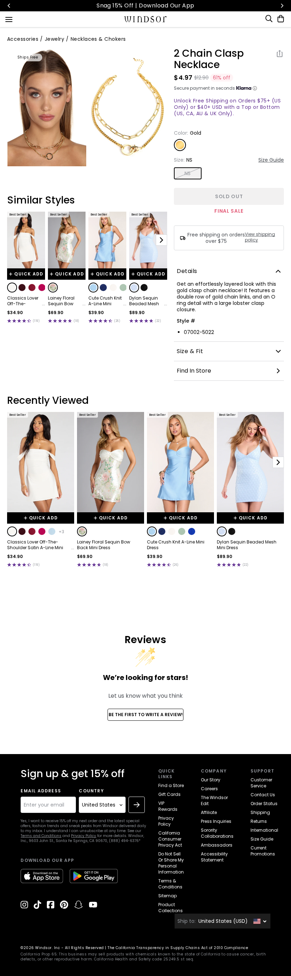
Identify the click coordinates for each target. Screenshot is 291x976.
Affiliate (209, 812)
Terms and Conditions (41, 835)
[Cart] (279, 18)
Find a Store (171, 785)
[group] (47, 107)
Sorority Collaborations (217, 833)
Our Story (210, 780)
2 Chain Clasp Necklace (209, 59)
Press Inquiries (216, 821)
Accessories (22, 39)
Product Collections (170, 908)
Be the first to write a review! (146, 715)
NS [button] (188, 173)
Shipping (260, 812)
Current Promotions (263, 851)
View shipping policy (260, 237)
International (264, 830)
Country (91, 791)
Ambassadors (216, 845)
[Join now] (136, 805)
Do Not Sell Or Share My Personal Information (171, 863)
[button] (12, 287)
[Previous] (9, 5)
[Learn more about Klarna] (255, 88)
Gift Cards (169, 794)
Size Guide (271, 160)
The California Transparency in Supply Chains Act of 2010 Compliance (178, 947)
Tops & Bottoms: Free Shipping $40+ (201, 5)
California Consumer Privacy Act (170, 839)
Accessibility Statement (214, 857)
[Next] (281, 5)
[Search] (269, 18)
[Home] (145, 19)
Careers (209, 789)
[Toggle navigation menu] (8, 18)
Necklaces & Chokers (98, 39)
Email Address (41, 791)
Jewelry (54, 39)
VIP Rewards (167, 806)
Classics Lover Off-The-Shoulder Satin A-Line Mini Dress (23, 301)
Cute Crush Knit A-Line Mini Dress (105, 301)
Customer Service (261, 783)
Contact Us (263, 795)
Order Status (264, 804)
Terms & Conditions (170, 884)
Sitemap (167, 896)
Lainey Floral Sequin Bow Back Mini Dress (64, 301)
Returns (259, 821)
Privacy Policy (83, 835)
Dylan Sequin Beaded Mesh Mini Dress (144, 301)
